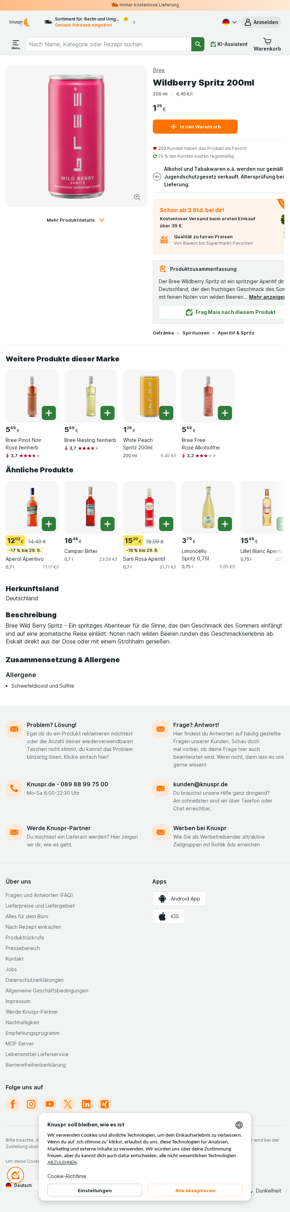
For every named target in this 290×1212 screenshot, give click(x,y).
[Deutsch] (229, 22)
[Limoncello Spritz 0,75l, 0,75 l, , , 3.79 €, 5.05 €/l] (208, 507)
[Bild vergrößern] (137, 197)
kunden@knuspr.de (200, 784)
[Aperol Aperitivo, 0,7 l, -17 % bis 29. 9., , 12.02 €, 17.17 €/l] (32, 507)
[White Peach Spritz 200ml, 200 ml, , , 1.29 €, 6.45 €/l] (149, 396)
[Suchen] (197, 44)
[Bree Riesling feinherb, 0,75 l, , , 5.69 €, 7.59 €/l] (90, 396)
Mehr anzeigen (267, 297)
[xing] (105, 1104)
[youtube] (49, 1104)
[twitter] (68, 1104)
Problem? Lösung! (52, 724)
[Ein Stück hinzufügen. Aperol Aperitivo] (49, 524)
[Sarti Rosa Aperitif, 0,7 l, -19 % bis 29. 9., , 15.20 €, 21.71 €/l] (149, 507)
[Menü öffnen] (16, 44)
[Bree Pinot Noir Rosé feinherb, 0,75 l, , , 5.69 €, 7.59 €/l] (32, 396)
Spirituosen (195, 333)
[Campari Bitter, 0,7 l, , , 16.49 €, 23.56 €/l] (90, 507)
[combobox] (109, 44)
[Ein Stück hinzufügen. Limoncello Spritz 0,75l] (225, 524)
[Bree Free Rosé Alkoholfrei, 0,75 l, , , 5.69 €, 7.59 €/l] (208, 396)
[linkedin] (86, 1104)
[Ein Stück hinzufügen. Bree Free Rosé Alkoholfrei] (225, 413)
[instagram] (31, 1104)
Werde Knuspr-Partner (59, 828)
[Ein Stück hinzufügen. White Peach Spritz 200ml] (166, 413)
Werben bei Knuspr (200, 828)
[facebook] (13, 1104)
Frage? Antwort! (196, 724)
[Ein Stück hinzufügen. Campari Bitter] (107, 524)
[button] (261, 22)
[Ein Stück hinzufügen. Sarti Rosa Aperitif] (166, 524)
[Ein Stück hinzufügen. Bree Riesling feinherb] (107, 413)
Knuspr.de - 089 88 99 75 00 (67, 784)
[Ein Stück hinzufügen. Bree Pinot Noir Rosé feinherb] (49, 413)
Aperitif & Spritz (236, 333)
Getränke (163, 333)
